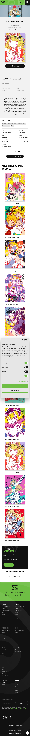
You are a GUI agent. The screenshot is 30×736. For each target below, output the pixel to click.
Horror (3, 616)
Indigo (17, 88)
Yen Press (17, 682)
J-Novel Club (17, 692)
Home (3, 19)
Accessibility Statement (15, 730)
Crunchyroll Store (20, 90)
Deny (15, 395)
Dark (12, 125)
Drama (3, 125)
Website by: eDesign (15, 733)
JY (15, 686)
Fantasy (8, 125)
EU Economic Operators (6, 694)
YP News (3, 682)
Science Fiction (4, 622)
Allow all (15, 386)
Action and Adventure (12, 123)
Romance (4, 123)
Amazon (5, 86)
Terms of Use (23, 708)
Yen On (16, 684)
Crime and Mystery (21, 123)
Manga (6, 19)
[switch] (26, 367)
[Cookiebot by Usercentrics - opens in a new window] (22, 340)
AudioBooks (5, 628)
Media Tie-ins (17, 643)
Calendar (3, 684)
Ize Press (16, 690)
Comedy (3, 608)
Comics (17, 628)
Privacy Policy (14, 708)
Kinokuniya (5, 90)
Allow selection (15, 390)
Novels (4, 604)
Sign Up (22, 703)
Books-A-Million (6, 88)
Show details (22, 381)
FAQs (3, 690)
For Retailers (4, 692)
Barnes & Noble (20, 86)
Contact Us (4, 695)
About (3, 686)
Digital (4, 654)
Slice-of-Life (4, 624)
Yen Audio (17, 688)
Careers (3, 688)
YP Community (4, 680)
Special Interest (5, 625)
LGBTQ (3, 618)
